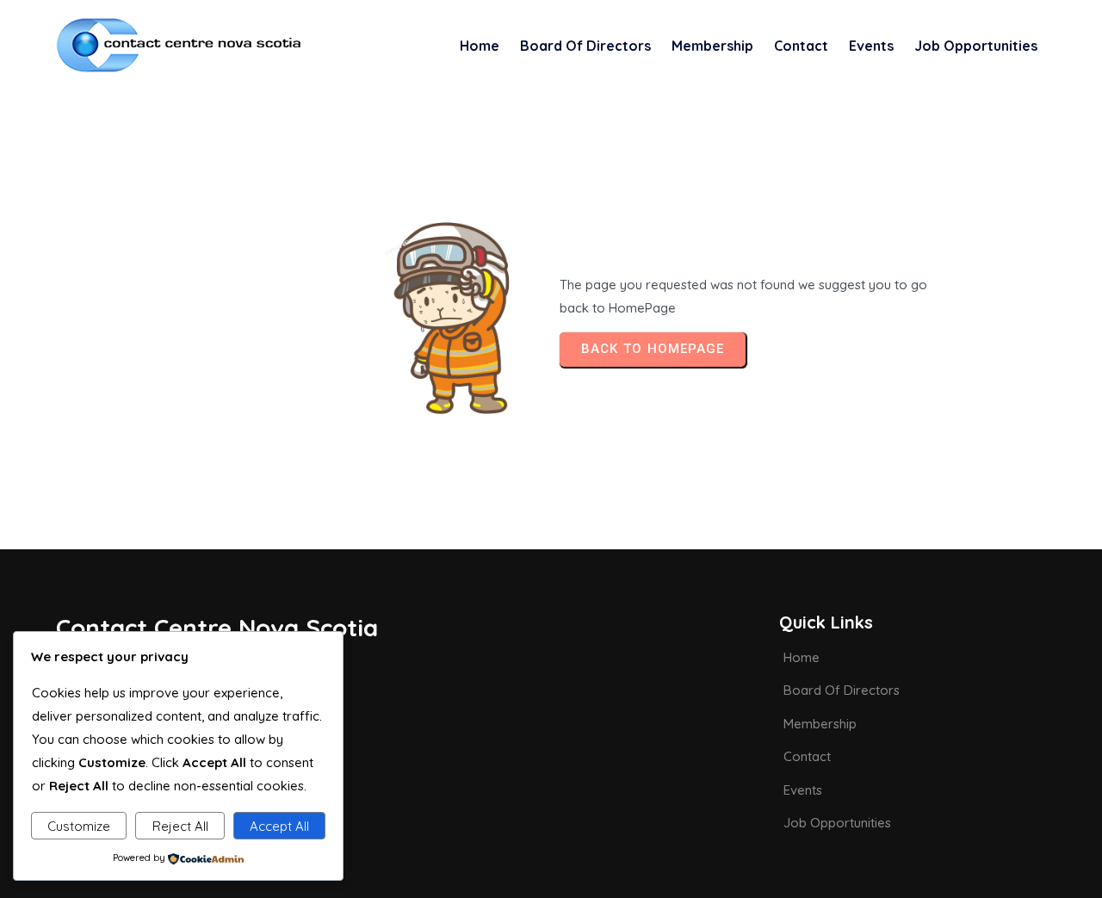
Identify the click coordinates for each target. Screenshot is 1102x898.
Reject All (180, 826)
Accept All (279, 826)
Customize (78, 826)
